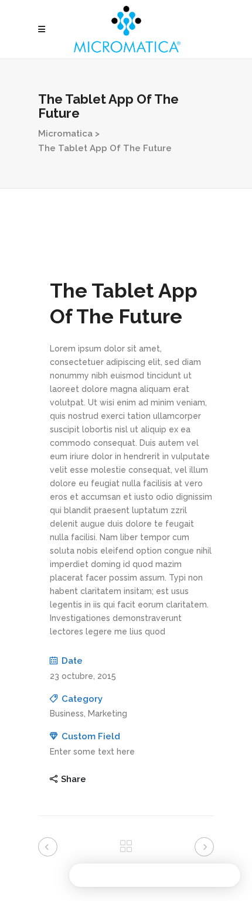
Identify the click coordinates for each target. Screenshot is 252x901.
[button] (154, 875)
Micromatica (65, 133)
